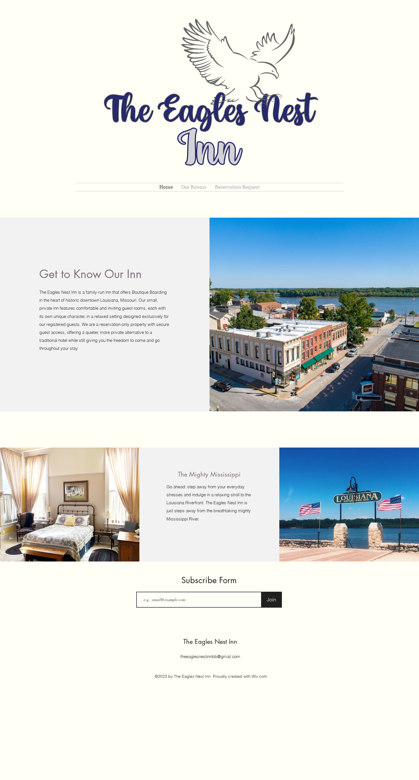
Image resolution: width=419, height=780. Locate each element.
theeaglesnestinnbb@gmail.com (210, 656)
